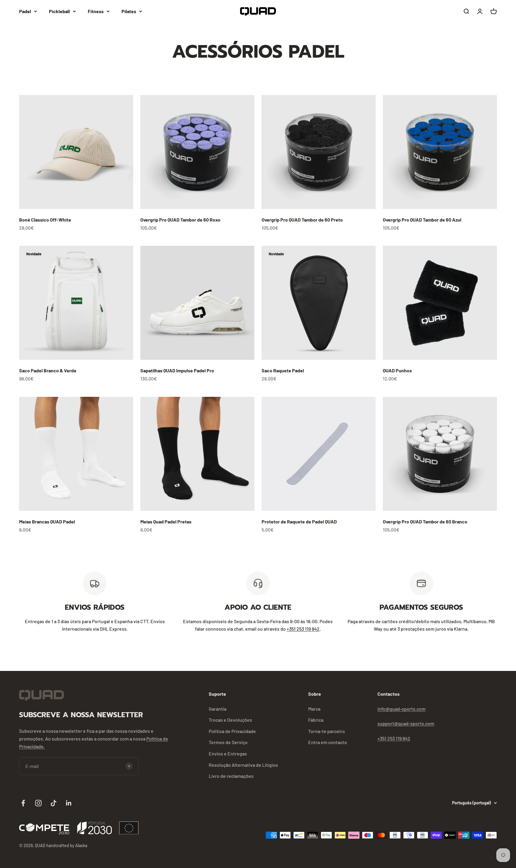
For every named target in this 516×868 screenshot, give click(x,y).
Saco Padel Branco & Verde (47, 370)
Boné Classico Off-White (45, 219)
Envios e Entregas (228, 753)
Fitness (96, 11)
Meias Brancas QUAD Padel (47, 521)
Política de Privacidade (232, 731)
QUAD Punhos (397, 370)
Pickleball (59, 11)
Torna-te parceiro (326, 731)
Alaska (81, 845)
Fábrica (315, 720)
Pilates (129, 11)
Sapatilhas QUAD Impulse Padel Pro (177, 370)
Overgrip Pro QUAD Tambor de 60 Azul (422, 219)
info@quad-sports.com (401, 709)
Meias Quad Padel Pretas (165, 521)
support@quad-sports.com (405, 723)
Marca (314, 709)
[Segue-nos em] (23, 803)
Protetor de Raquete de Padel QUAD (299, 521)
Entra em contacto (327, 742)
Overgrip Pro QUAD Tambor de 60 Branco (425, 521)
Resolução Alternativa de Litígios (243, 765)
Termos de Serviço (228, 742)
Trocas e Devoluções (230, 720)
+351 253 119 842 (303, 629)
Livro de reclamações (231, 776)
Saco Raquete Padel (283, 370)
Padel (25, 11)
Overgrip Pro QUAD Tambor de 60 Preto (302, 219)
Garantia (217, 709)
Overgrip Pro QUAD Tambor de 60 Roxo (180, 219)
